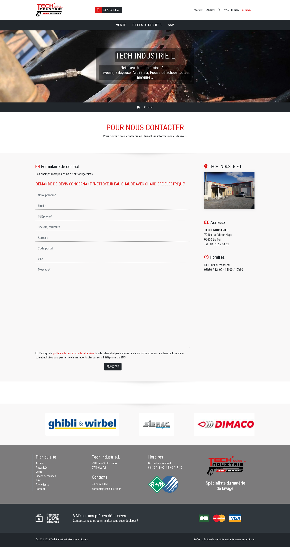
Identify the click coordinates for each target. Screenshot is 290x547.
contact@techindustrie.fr (106, 489)
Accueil (198, 10)
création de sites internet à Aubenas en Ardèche (228, 539)
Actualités (213, 10)
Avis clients (231, 10)
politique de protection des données (73, 353)
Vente (121, 25)
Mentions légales (78, 539)
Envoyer (113, 367)
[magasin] (229, 190)
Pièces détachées (147, 25)
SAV (171, 25)
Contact (247, 10)
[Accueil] (138, 107)
